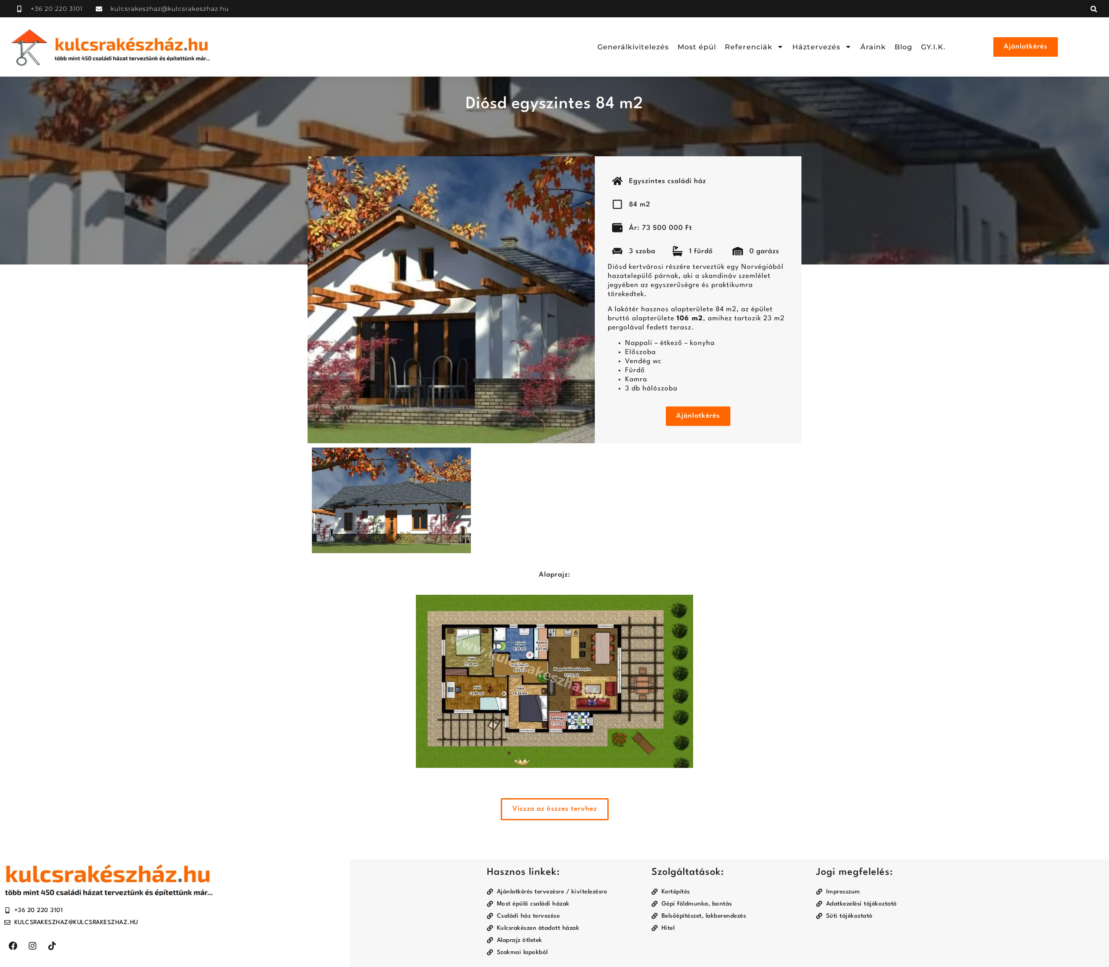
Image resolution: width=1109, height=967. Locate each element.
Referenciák (748, 47)
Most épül (697, 47)
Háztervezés (816, 47)
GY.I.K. (933, 47)
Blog (903, 47)
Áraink (873, 47)
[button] (1093, 9)
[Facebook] (13, 945)
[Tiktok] (52, 945)
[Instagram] (32, 945)
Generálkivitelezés (633, 47)
